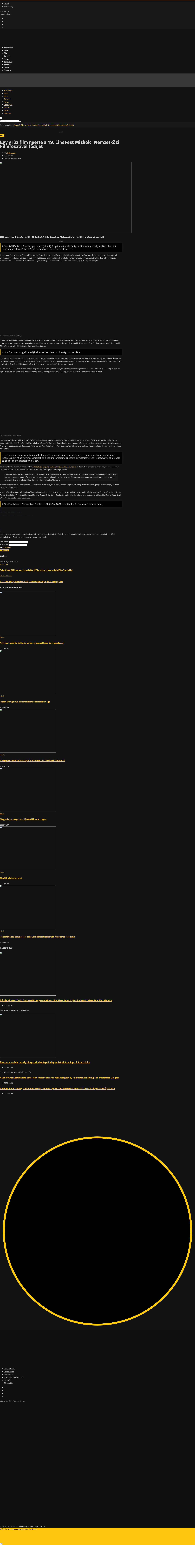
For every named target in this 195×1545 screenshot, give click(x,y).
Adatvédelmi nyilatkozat (13, 1377)
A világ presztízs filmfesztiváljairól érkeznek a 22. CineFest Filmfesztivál (32, 760)
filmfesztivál (13, 561)
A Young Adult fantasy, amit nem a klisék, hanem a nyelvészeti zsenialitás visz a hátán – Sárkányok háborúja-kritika (57, 1088)
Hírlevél (7, 1380)
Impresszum (9, 1371)
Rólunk (6, 4)
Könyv (6, 59)
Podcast (7, 65)
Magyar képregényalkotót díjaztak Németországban (23, 819)
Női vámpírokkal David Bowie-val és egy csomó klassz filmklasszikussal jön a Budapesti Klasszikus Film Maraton (56, 1000)
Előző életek (37, 466)
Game (6, 67)
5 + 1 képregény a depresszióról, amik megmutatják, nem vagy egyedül (31, 581)
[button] (97, 1536)
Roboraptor (11, 153)
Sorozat (7, 56)
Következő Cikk (6, 575)
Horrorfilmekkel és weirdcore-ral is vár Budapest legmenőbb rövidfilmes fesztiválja (37, 936)
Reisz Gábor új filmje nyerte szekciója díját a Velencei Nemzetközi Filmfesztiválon (36, 570)
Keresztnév (4, 541)
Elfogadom (6, 547)
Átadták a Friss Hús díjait (11, 878)
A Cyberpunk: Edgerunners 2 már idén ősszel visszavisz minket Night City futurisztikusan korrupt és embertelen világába (59, 1077)
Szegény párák (48, 466)
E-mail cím (4, 544)
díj (7, 561)
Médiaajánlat (9, 1374)
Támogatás (8, 1383)
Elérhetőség (8, 7)
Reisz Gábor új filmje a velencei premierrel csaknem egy (25, 701)
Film (5, 53)
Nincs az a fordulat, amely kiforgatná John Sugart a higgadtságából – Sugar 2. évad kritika (45, 1062)
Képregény (8, 62)
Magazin (7, 70)
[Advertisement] (61, 1111)
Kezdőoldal (8, 48)
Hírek (6, 50)
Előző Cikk (4, 564)
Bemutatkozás (9, 1368)
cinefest (3, 561)
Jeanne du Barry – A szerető (65, 466)
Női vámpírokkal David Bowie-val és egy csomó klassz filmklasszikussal (32, 643)
